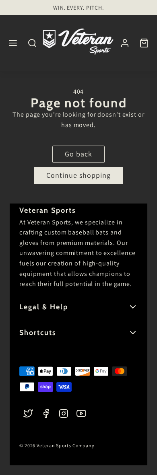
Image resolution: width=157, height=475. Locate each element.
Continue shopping (78, 175)
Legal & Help (43, 306)
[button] (13, 43)
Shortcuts (37, 332)
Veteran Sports (47, 210)
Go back (78, 153)
